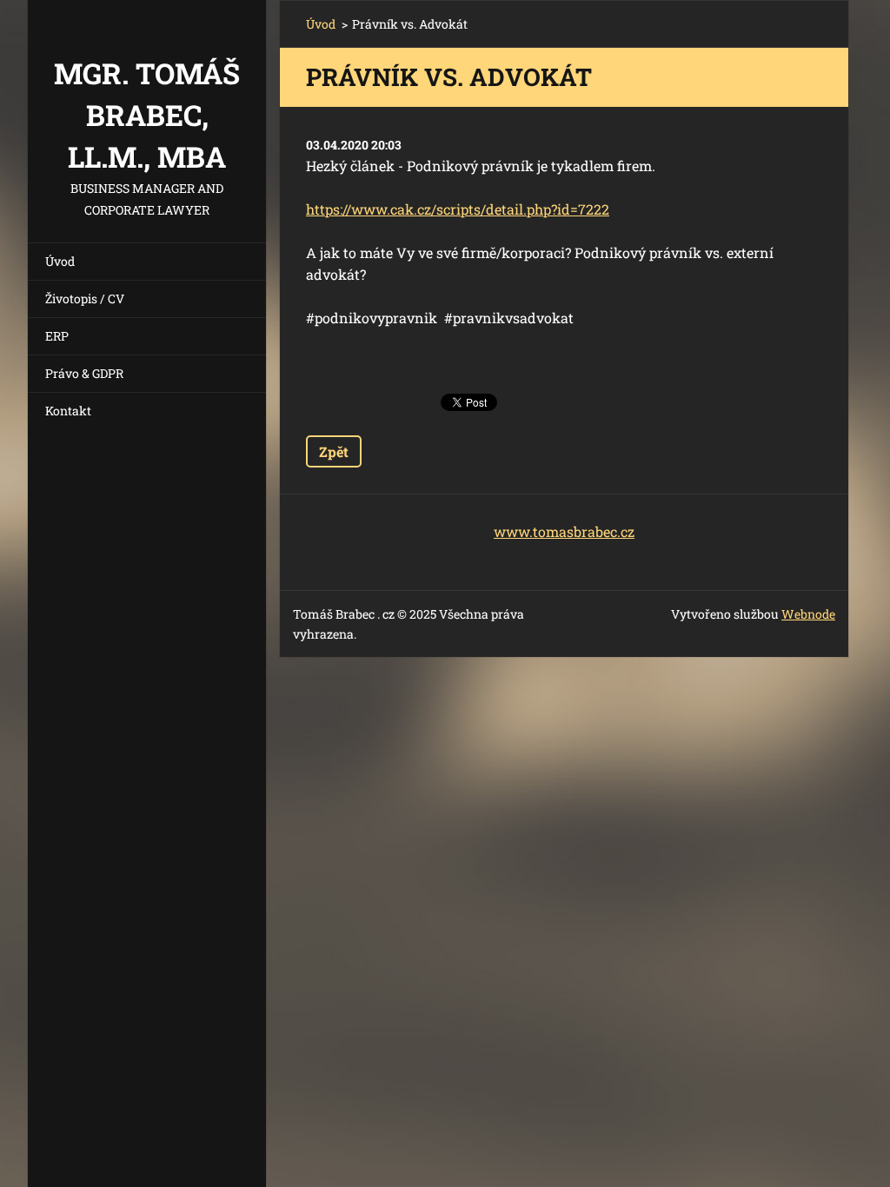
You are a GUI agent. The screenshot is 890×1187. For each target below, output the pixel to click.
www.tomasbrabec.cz (564, 531)
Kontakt (68, 410)
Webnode (808, 614)
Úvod (60, 261)
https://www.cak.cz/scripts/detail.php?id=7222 (457, 209)
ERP (57, 336)
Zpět (334, 451)
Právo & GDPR (84, 373)
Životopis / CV (84, 298)
